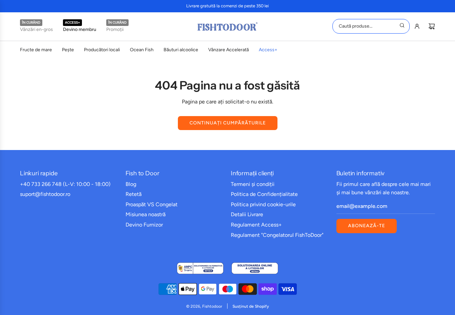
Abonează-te (366, 226)
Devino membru (79, 29)
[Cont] (417, 26)
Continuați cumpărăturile (228, 123)
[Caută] (402, 26)
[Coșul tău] (431, 26)
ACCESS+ (72, 22)
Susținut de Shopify (250, 306)
